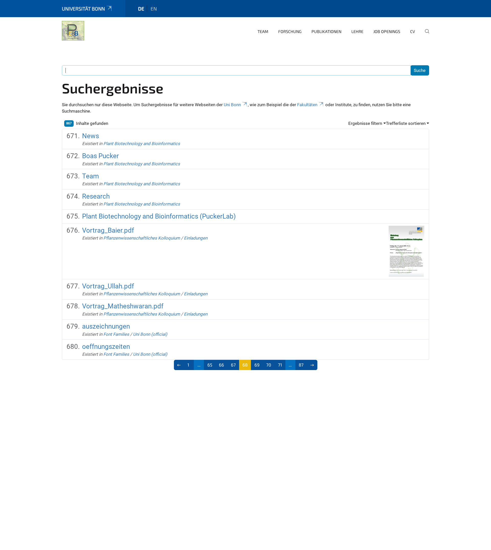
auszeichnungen (106, 326)
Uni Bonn (232, 104)
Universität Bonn (83, 9)
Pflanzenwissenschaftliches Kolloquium (141, 238)
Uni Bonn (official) (150, 334)
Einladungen (195, 238)
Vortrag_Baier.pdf (108, 230)
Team (263, 31)
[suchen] (425, 35)
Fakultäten (307, 104)
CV (412, 31)
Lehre (357, 31)
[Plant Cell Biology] (73, 30)
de (141, 9)
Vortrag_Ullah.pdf (108, 286)
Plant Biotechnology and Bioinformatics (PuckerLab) (159, 216)
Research (96, 196)
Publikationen (326, 31)
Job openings (386, 31)
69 (257, 364)
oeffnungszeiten (106, 346)
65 (209, 364)
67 (233, 364)
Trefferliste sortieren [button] (406, 123)
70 (268, 364)
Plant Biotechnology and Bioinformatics (141, 143)
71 (280, 364)
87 (301, 364)
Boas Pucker (100, 156)
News (90, 136)
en (154, 9)
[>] (312, 365)
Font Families (116, 334)
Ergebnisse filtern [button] (365, 123)
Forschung (290, 31)
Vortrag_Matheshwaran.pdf (122, 306)
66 (221, 364)
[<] (179, 365)
